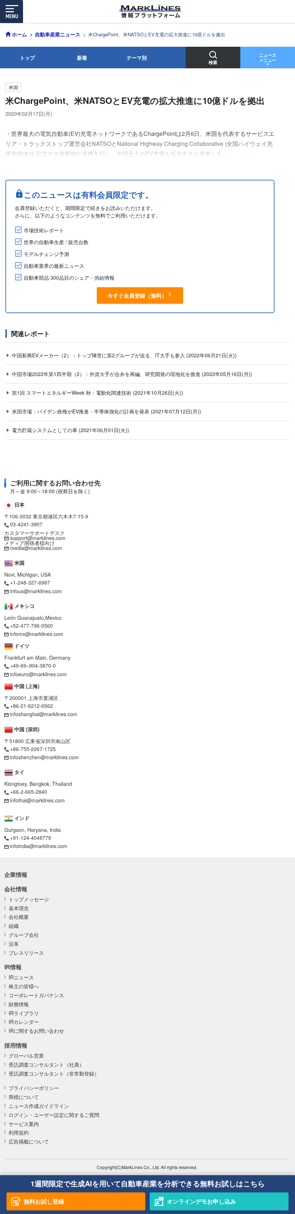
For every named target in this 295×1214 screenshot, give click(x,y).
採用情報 (15, 1045)
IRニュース (21, 977)
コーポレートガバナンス (36, 995)
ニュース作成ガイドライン (39, 1106)
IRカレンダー (24, 1022)
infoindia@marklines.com (38, 845)
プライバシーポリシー (34, 1088)
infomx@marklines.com (36, 633)
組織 (14, 926)
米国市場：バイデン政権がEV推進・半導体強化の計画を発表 (81, 411)
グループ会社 (24, 935)
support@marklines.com (37, 537)
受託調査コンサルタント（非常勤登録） (54, 1074)
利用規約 (19, 1133)
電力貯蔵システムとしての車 (45, 430)
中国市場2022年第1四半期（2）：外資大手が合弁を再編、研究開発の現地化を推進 (107, 373)
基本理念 (19, 908)
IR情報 (13, 967)
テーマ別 (137, 57)
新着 (82, 57)
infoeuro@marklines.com (38, 674)
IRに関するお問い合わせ (36, 1031)
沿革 (14, 944)
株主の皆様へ (24, 986)
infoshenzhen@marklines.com (44, 757)
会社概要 (19, 917)
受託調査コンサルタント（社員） (46, 1065)
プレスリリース (26, 953)
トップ (27, 57)
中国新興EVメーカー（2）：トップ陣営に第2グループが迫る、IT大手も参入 (99, 355)
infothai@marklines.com (37, 800)
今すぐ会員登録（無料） (137, 295)
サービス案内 (24, 1124)
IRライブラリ (24, 1013)
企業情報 (15, 875)
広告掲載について (29, 1142)
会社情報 (15, 889)
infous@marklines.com (36, 591)
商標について (24, 1097)
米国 (13, 87)
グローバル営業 (26, 1056)
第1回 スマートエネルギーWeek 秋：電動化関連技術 (72, 392)
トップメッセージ (29, 899)
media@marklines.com (36, 547)
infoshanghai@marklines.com (43, 714)
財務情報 (19, 1004)
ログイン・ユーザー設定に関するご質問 (54, 1115)
